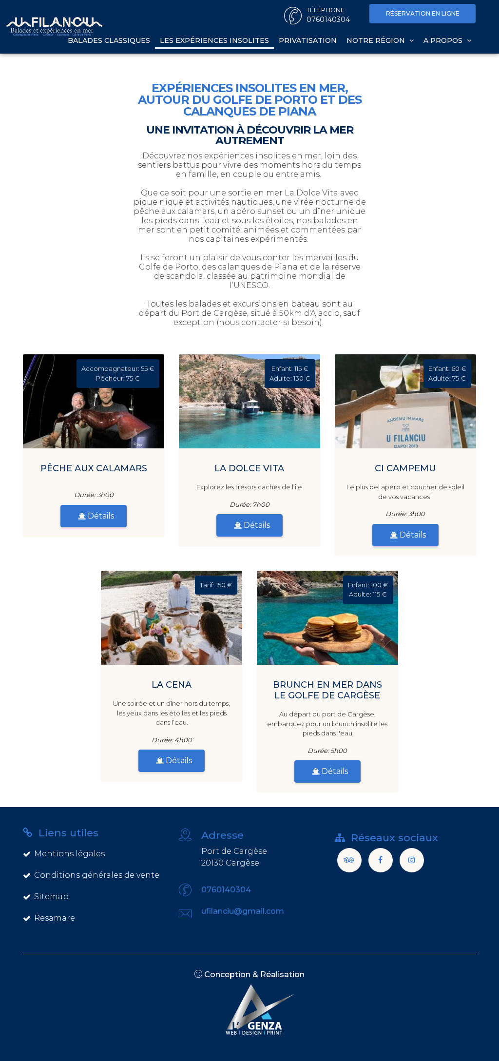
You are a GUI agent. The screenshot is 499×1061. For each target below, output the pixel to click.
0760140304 (226, 889)
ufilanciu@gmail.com (242, 911)
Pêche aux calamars (93, 468)
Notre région (376, 40)
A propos (443, 40)
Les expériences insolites (214, 40)
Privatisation (308, 40)
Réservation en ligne (423, 13)
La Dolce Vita (249, 468)
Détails (100, 516)
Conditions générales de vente (96, 875)
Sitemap (51, 896)
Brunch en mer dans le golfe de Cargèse (327, 690)
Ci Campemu (405, 468)
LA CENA (172, 684)
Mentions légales (69, 853)
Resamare (54, 918)
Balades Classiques (109, 40)
